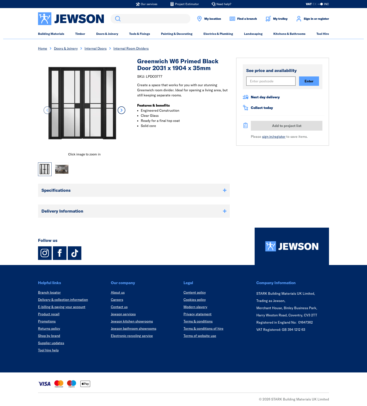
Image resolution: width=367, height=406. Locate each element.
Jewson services (123, 314)
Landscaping (253, 34)
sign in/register (273, 136)
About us (118, 292)
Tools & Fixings (139, 34)
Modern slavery (195, 307)
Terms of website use (200, 336)
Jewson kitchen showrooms (132, 321)
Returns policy (49, 328)
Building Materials (51, 34)
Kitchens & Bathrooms (289, 34)
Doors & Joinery (107, 34)
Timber (80, 34)
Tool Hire (322, 34)
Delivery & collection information (63, 299)
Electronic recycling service (132, 336)
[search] (150, 18)
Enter (309, 81)
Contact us (119, 307)
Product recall (48, 314)
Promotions (47, 321)
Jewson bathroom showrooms (133, 328)
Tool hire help (48, 350)
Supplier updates (51, 343)
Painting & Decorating (176, 34)
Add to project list (286, 126)
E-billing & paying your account (61, 307)
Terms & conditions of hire (203, 328)
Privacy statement (198, 314)
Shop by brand (49, 336)
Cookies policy (195, 299)
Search (117, 18)
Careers (117, 299)
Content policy (195, 292)
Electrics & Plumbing (218, 34)
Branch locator (49, 292)
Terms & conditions (198, 321)
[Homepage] (291, 246)
